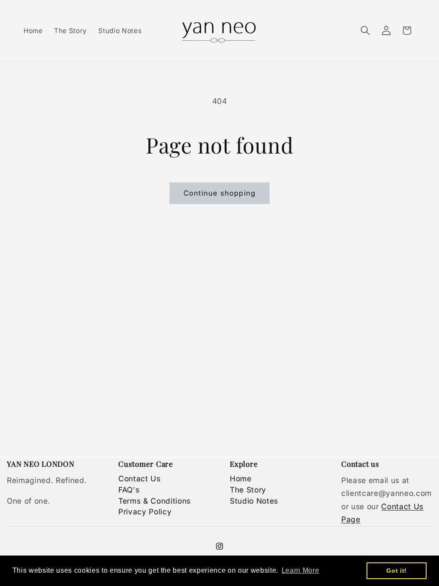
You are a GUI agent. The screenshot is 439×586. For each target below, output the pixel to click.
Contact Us (139, 478)
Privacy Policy (144, 511)
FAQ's (128, 489)
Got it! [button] (396, 570)
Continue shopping (219, 193)
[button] (365, 30)
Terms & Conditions (154, 500)
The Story (248, 489)
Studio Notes (254, 500)
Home (241, 478)
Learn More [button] (300, 570)
